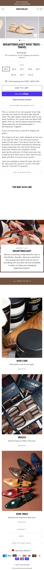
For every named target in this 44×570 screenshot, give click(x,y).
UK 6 (14, 69)
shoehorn (26, 149)
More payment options (22, 99)
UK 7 (22, 69)
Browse (22, 445)
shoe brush (7, 154)
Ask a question (22, 172)
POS (13, 568)
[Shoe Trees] (22, 481)
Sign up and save (21, 543)
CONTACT (21, 529)
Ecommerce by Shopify (25, 568)
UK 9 (38, 69)
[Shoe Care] (22, 328)
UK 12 (30, 75)
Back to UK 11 (23, 281)
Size (22, 65)
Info (21, 536)
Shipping (26, 55)
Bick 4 (13, 157)
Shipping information (22, 105)
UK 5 (6, 69)
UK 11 (22, 75)
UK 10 (13, 75)
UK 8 (30, 69)
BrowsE (22, 369)
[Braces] (22, 404)
